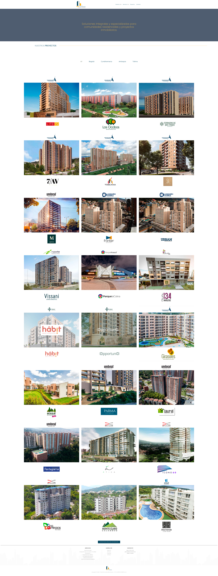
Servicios (125, 4)
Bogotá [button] (91, 61)
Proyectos (132, 4)
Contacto (138, 4)
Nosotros (118, 4)
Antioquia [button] (122, 61)
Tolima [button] (135, 61)
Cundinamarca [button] (106, 61)
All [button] (81, 61)
